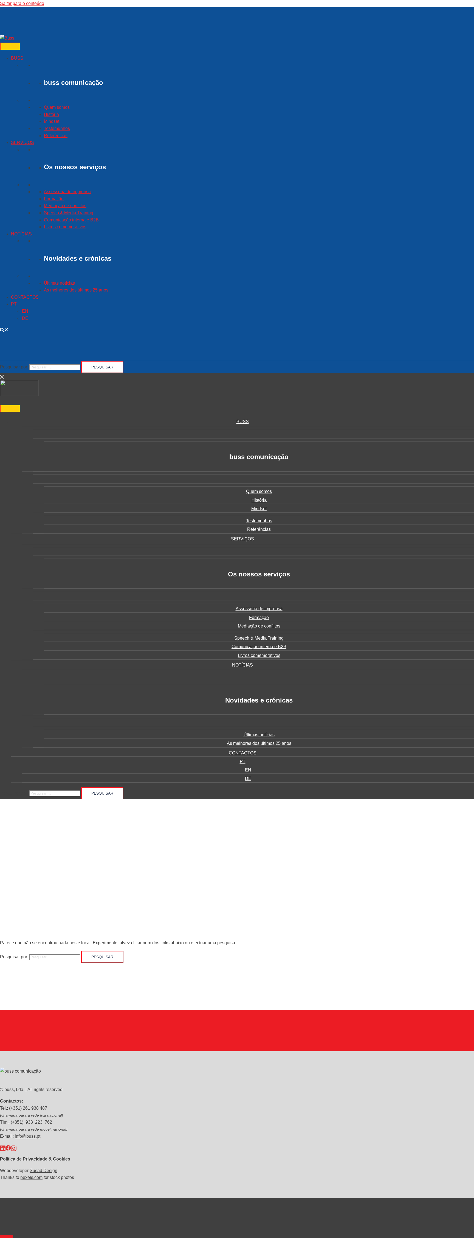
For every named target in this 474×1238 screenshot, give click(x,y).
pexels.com (31, 1177)
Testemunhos (57, 128)
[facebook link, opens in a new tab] (8, 1147)
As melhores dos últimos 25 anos (76, 290)
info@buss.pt (27, 1136)
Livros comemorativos (65, 226)
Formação (54, 198)
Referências (55, 135)
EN (25, 311)
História (51, 114)
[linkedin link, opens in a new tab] (2, 1147)
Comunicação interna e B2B (71, 220)
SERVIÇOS (22, 142)
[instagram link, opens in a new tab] (13, 1147)
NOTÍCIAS (21, 234)
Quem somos (57, 107)
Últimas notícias (59, 283)
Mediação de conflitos (65, 205)
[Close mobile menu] (2, 376)
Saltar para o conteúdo (22, 3)
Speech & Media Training (68, 212)
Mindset (51, 121)
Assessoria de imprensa (67, 191)
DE (25, 318)
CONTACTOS (25, 297)
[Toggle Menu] (10, 46)
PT (14, 304)
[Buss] (7, 38)
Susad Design (43, 1170)
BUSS (17, 58)
